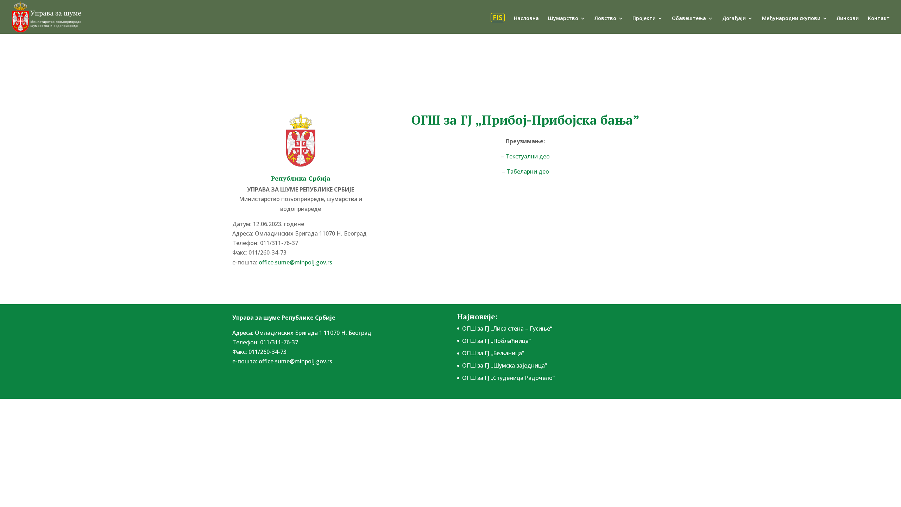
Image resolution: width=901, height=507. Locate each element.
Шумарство (563, 18)
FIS (498, 17)
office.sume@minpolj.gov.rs (295, 361)
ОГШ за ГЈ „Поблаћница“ (496, 341)
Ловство (605, 18)
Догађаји (734, 18)
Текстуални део (527, 156)
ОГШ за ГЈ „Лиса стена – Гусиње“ (507, 328)
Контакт (879, 18)
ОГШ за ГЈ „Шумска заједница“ (504, 365)
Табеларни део (527, 171)
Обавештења (689, 18)
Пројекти (644, 18)
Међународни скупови (791, 18)
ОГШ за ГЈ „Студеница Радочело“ (508, 378)
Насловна (526, 18)
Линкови (848, 18)
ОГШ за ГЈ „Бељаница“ (493, 353)
